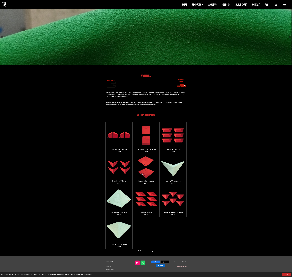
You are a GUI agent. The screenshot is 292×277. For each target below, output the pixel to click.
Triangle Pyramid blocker (119, 244)
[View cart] (284, 4)
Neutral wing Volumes (119, 181)
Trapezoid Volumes (173, 149)
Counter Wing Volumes (146, 181)
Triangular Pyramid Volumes (173, 213)
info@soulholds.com (182, 266)
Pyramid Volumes (146, 213)
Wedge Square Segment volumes (146, 149)
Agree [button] (286, 274)
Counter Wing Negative (119, 213)
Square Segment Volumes (119, 149)
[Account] (276, 4)
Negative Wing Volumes (173, 181)
